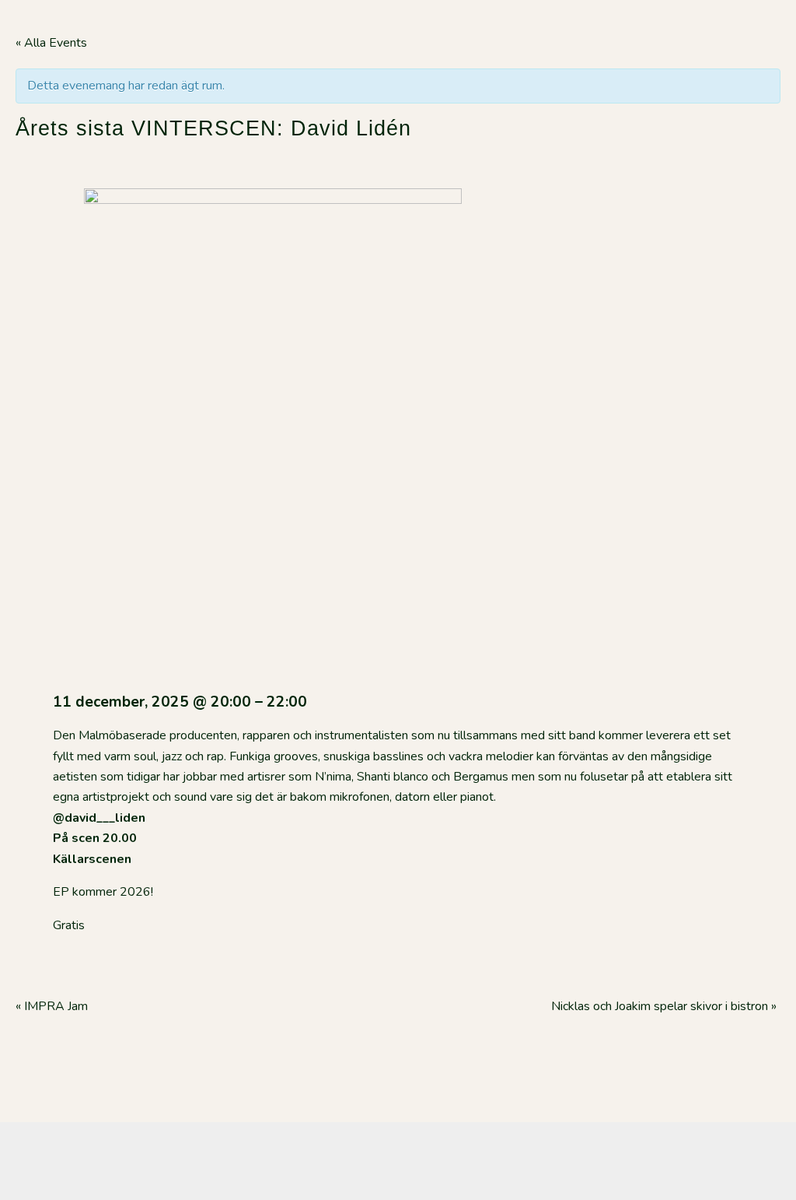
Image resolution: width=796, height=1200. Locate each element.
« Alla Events (51, 42)
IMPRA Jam (53, 1006)
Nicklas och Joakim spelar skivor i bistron (664, 1006)
